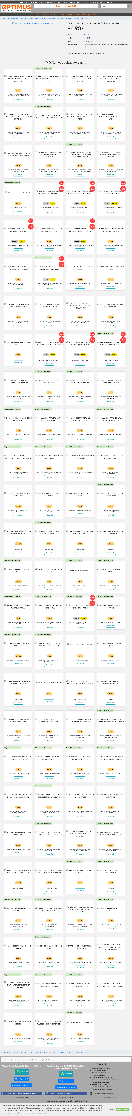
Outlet (109, 2)
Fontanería (52, 2)
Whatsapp (24, 1071)
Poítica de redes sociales (66, 1097)
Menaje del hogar (12, 18)
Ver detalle (18, 99)
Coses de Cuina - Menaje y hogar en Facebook (21, 1093)
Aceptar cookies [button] (122, 1109)
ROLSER (86, 35)
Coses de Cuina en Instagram (103, 1093)
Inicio (3, 18)
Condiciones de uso (21, 1097)
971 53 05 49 (67, 1081)
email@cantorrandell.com (21, 1085)
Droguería (84, 2)
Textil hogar (24, 18)
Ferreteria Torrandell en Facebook (61, 1093)
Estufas (93, 2)
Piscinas (61, 2)
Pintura (77, 2)
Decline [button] (111, 1109)
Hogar (38, 2)
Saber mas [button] (49, 1113)
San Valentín (52, 1060)
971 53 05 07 (23, 1079)
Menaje (44, 2)
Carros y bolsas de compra (38, 18)
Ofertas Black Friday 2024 (38, 1060)
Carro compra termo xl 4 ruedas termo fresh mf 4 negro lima (68, 18)
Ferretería (24, 2)
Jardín (32, 2)
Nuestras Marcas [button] (20, 1060)
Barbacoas (101, 2)
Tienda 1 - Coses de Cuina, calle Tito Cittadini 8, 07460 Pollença (21, 1066)
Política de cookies (110, 1097)
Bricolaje (69, 2)
